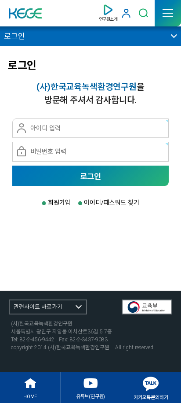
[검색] (143, 13)
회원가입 (59, 202)
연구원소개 (108, 19)
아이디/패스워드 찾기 (111, 202)
